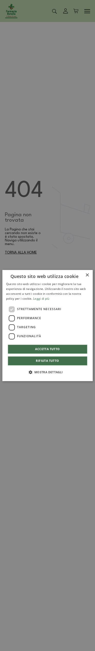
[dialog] (47, 325)
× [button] (87, 275)
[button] (47, 372)
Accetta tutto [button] (47, 349)
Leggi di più (41, 298)
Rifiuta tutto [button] (47, 361)
